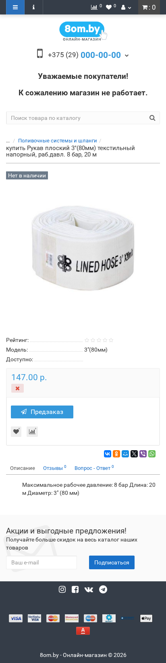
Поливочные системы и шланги (57, 141)
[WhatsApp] (152, 453)
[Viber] (143, 453)
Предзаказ (47, 412)
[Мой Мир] (125, 453)
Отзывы (54, 467)
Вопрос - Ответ (94, 467)
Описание (22, 468)
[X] (134, 453)
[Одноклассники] (116, 453)
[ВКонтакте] (107, 453)
